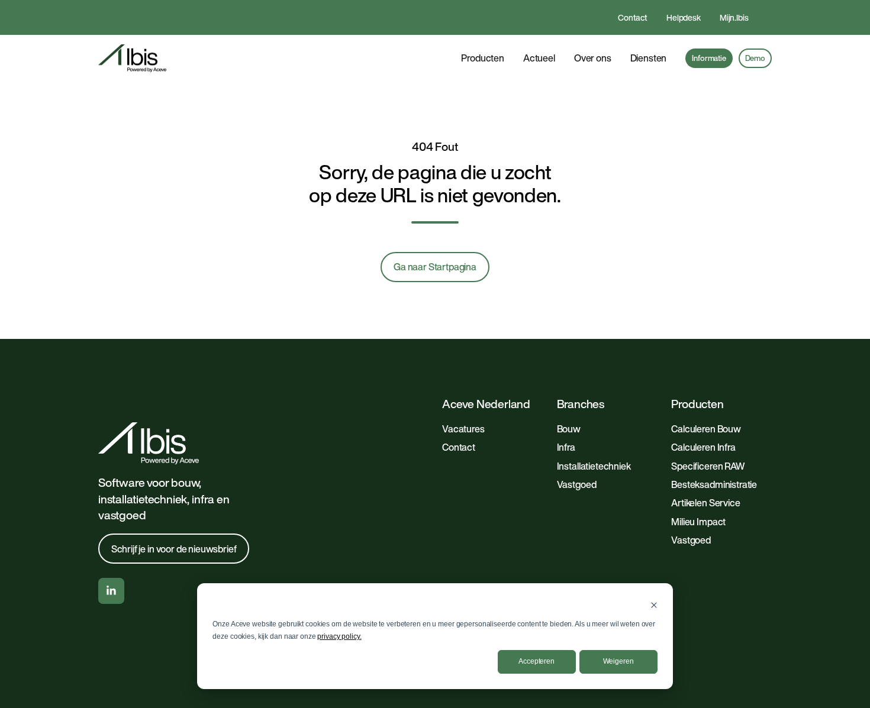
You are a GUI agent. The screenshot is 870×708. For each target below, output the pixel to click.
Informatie (709, 58)
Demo (755, 58)
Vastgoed (577, 484)
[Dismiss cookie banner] (654, 605)
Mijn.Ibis (734, 17)
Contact (632, 17)
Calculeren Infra (703, 447)
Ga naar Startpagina (435, 267)
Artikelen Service (705, 503)
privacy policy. (339, 636)
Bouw (569, 429)
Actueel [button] (539, 58)
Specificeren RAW (707, 466)
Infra (566, 447)
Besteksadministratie (714, 484)
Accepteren (536, 661)
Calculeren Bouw (706, 429)
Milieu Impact (698, 522)
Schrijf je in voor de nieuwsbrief (174, 549)
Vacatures (463, 429)
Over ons (592, 58)
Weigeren (618, 661)
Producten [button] (482, 58)
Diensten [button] (648, 58)
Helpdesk (683, 17)
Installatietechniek (594, 466)
